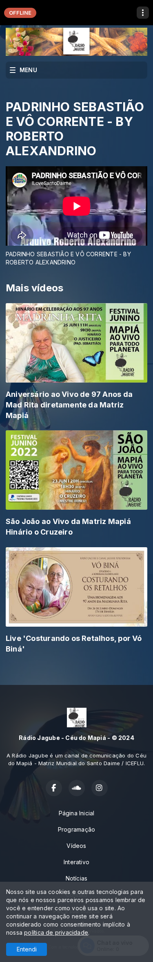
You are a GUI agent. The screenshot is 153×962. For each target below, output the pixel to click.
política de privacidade (56, 932)
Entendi (27, 949)
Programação (76, 829)
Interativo (76, 862)
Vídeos (76, 845)
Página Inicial (77, 813)
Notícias (77, 878)
